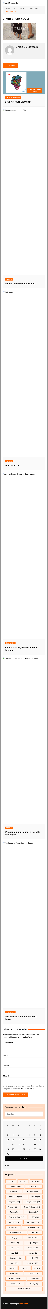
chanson (32, 1192)
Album (36, 1181)
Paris (11, 1268)
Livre (14, 1263)
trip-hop (15, 1284)
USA (34, 1284)
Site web (6, 1076)
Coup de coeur (32, 1207)
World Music (24, 1289)
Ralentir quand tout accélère (20, 283)
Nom (5, 1056)
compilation (14, 1202)
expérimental (16, 1232)
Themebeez (23, 1304)
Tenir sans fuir (12, 465)
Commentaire (8, 1042)
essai (13, 1227)
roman (33, 1273)
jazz (14, 1253)
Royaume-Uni (16, 1278)
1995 (10, 1181)
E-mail (6, 1066)
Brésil (13, 1192)
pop (24, 1268)
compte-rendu (33, 1202)
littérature (15, 1258)
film (35, 1232)
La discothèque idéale (13, 97)
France (33, 1238)
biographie (34, 1186)
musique (32, 1263)
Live (34, 1258)
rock (14, 1273)
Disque (33, 1212)
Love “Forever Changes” (18, 102)
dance (14, 1212)
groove (14, 1243)
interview (33, 1248)
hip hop (33, 1243)
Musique (9, 279)
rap (37, 1268)
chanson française (16, 1197)
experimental (32, 1227)
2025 (23, 1181)
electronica (33, 1222)
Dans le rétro (10, 643)
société (34, 1278)
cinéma (35, 1197)
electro (14, 1222)
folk (13, 1238)
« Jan (7, 1165)
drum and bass (16, 1217)
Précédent (11, 66)
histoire (14, 1248)
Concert (12, 1207)
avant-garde (14, 1186)
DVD (35, 1217)
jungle (33, 1253)
